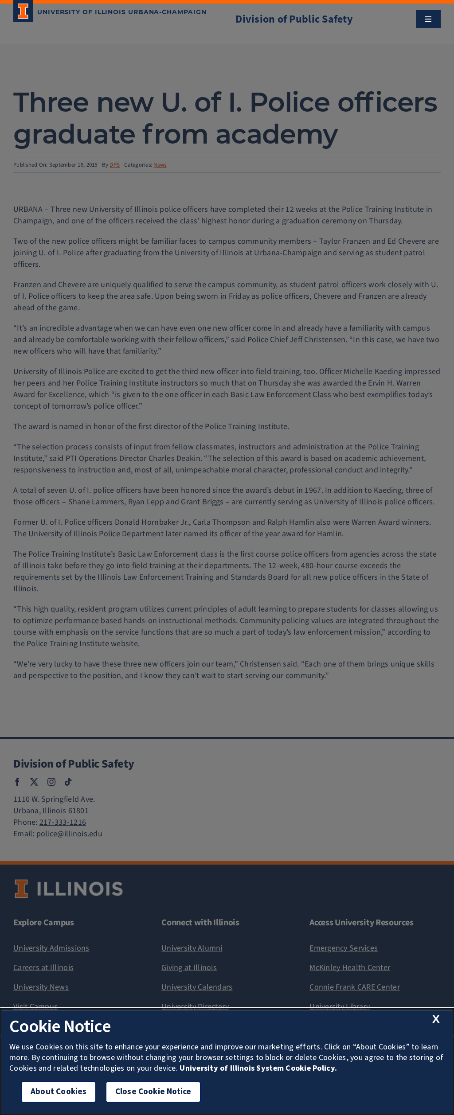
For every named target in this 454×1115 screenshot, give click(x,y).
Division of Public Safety (294, 19)
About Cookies (58, 1092)
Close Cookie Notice (153, 1092)
